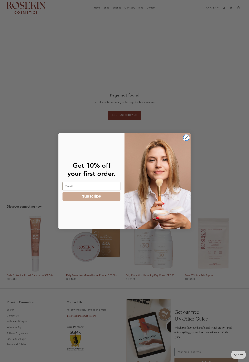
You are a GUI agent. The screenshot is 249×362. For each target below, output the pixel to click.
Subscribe (91, 196)
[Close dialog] (186, 138)
